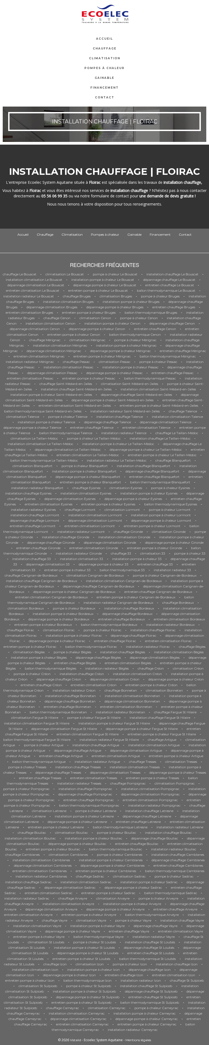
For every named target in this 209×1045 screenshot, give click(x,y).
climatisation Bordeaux (26, 608)
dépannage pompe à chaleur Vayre (72, 931)
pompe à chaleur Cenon (139, 318)
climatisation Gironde (169, 532)
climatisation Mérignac (87, 340)
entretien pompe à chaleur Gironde (154, 548)
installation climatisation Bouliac (30, 838)
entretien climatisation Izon (173, 975)
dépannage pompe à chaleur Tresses (177, 772)
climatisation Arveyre (113, 898)
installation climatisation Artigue (154, 745)
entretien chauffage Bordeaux (121, 619)
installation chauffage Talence (119, 417)
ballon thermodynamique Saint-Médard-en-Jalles (42, 411)
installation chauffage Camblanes (177, 855)
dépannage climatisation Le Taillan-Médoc (68, 449)
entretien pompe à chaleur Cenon (73, 334)
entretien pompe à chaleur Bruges (89, 312)
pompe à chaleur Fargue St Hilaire (94, 718)
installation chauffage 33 (31, 559)
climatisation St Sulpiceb (38, 986)
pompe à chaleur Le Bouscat (115, 274)
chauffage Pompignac (128, 783)
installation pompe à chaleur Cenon (112, 323)
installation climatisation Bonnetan (132, 696)
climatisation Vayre (91, 920)
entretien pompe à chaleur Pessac (88, 378)
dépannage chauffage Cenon (172, 323)
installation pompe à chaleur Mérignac (126, 345)
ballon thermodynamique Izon (87, 980)
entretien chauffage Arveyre (175, 909)
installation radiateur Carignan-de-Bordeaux (118, 603)
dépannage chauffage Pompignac (85, 794)
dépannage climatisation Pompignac (150, 794)
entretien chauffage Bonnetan (67, 707)
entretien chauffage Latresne (138, 822)
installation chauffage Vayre (182, 920)
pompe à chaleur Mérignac (135, 340)
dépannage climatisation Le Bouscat (35, 285)
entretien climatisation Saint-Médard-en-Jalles (75, 405)
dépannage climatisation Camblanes (43, 865)
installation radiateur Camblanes (41, 876)
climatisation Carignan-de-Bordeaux (95, 575)
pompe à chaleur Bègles (72, 652)
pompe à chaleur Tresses (27, 767)
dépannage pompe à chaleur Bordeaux (58, 619)
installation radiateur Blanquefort (37, 488)
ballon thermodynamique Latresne (120, 827)
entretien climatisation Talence (146, 427)
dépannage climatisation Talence (165, 422)
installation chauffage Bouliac (168, 833)
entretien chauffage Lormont (33, 526)
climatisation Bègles (29, 652)
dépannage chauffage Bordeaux (127, 614)
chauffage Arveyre (72, 898)
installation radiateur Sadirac (26, 898)
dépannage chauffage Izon (150, 970)
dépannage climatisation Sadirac (70, 887)
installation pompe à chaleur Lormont (161, 515)
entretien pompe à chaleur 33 (67, 570)
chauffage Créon (151, 668)
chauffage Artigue (162, 740)
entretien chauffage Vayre (129, 931)
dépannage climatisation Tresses (115, 772)
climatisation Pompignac (175, 783)
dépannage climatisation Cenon (35, 329)
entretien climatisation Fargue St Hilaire (88, 734)
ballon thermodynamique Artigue (39, 762)
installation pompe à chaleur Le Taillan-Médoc (118, 444)
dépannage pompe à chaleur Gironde (174, 542)
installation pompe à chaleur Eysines (148, 493)
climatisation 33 (152, 553)
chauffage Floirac (20, 630)
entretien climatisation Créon (93, 685)
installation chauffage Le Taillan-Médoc (160, 438)
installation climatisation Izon (35, 970)
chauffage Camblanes (22, 855)
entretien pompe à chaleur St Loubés (81, 959)
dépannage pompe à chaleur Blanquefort (88, 477)
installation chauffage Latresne (149, 811)
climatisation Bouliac (71, 833)
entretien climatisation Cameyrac (82, 1024)
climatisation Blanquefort (33, 466)
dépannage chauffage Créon (58, 679)
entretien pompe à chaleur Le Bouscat (98, 290)
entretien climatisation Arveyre (28, 915)
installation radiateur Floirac (148, 647)
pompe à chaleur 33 (189, 553)
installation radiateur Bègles (107, 668)
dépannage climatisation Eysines (70, 499)
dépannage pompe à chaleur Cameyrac (146, 1019)
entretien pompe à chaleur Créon (151, 685)
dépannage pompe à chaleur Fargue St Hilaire (142, 729)
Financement (104, 87)
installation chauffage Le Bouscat (172, 274)
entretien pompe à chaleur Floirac (30, 647)
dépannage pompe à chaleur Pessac (114, 373)
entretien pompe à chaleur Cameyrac (147, 1024)
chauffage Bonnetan (120, 690)
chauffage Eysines (86, 488)
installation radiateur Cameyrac (133, 1030)
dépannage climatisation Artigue (136, 750)
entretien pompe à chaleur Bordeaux (43, 625)
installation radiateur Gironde (79, 553)
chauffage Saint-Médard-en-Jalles (65, 384)
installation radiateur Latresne (179, 827)
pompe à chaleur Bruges (160, 296)
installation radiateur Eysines (33, 510)
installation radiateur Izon (141, 980)
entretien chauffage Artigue (61, 756)
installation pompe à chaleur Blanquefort (84, 471)
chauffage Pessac (76, 362)
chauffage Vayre (54, 920)
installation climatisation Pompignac (150, 789)
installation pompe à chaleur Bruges (131, 302)
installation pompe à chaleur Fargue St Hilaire (114, 723)
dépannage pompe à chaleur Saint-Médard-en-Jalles (112, 400)
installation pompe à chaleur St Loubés (84, 948)
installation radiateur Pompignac (154, 805)
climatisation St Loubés (46, 942)
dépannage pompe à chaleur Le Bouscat (104, 285)
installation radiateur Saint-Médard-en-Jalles (125, 411)
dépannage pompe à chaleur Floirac (57, 641)
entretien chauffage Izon (124, 975)
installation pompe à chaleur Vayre (97, 926)
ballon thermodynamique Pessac (150, 378)
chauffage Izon (55, 964)
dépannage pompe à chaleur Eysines (133, 499)
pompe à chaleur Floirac (102, 630)
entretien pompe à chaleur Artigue (176, 756)
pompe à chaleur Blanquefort (85, 466)
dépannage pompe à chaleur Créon (176, 679)
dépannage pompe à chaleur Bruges (114, 307)
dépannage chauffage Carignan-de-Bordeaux (98, 586)
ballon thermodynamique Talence (65, 433)
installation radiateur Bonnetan (120, 712)
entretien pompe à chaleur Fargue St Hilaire (162, 734)
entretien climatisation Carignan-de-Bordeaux (51, 597)
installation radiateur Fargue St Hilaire (109, 740)
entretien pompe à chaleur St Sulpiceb (81, 1002)
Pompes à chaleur (104, 68)
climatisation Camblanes (68, 855)
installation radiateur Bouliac (173, 849)
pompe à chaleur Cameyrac (156, 1008)
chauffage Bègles (192, 647)
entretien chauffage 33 (155, 564)
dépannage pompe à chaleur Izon (69, 975)
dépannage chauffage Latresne (147, 816)
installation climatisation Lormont (95, 515)
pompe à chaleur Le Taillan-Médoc (94, 438)
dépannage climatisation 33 (48, 564)
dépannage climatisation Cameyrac (78, 1019)
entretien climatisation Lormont (89, 526)
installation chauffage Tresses (78, 767)
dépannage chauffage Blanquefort (152, 471)
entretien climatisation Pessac (30, 378)
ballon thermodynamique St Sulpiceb (149, 1002)
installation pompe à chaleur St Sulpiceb (84, 991)
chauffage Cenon (57, 318)
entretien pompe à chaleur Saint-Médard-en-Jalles (159, 405)
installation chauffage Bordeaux (129, 608)
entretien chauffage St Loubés (150, 953)
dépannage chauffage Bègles (98, 657)
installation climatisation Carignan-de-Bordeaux (124, 581)
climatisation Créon (188, 668)
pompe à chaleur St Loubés (94, 942)
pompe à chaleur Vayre (133, 920)
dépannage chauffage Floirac (133, 635)
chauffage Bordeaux (178, 603)
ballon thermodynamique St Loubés (147, 959)
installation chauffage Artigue (95, 745)
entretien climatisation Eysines (48, 504)
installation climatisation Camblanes (41, 860)
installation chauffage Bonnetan (70, 696)
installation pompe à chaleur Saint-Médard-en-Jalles (51, 395)
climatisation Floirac (59, 630)
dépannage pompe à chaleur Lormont (161, 520)
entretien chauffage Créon (41, 685)
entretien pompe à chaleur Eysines (108, 504)
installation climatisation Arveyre (68, 904)
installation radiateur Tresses (79, 783)
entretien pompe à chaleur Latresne (56, 827)
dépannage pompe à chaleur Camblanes (113, 865)
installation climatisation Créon (137, 674)
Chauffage (104, 48)
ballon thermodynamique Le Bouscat (166, 290)
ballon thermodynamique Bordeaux (109, 625)
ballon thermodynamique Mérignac (168, 356)
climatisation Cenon (95, 318)
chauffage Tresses (142, 762)
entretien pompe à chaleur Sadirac (108, 893)
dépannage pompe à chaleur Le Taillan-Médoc (146, 449)
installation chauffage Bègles (122, 652)
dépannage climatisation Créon (114, 679)
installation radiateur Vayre (154, 937)
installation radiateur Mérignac (30, 362)
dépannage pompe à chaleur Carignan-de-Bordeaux (74, 592)
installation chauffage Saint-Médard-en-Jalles (76, 389)
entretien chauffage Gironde (38, 548)
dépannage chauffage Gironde (51, 542)
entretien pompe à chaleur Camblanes (106, 871)
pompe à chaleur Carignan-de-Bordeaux (164, 575)
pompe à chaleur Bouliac (116, 833)
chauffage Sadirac (90, 876)
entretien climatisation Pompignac (150, 800)
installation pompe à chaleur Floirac (74, 635)
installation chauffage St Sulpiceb (146, 986)
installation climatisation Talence (177, 417)
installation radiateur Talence (123, 433)
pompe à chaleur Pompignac (26, 789)
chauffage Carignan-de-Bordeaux (31, 575)
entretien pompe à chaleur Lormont (152, 526)
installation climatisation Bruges (68, 302)
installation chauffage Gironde (65, 537)
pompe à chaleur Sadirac (174, 876)
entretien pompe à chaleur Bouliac (53, 849)
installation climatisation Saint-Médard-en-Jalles (158, 389)
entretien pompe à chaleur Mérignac (102, 356)
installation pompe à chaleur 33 (137, 559)
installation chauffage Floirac (153, 630)
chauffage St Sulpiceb (187, 980)
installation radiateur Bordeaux (170, 625)
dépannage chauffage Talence (107, 422)
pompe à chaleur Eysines (170, 488)
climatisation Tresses (181, 762)
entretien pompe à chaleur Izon (29, 980)
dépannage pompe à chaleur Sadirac (133, 887)
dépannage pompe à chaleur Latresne (77, 822)
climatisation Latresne (49, 811)
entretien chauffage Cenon (155, 329)
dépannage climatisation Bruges (51, 307)
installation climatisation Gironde (124, 537)
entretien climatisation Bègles (128, 663)
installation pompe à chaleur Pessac (130, 367)
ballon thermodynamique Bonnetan (58, 712)
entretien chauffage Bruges (173, 307)
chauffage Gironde (128, 532)
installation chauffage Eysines (28, 493)
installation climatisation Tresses (135, 767)
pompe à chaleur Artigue (43, 745)
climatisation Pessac (114, 362)
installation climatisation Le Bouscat (34, 280)
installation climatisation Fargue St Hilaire (36, 723)
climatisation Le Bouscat (64, 274)
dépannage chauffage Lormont (34, 520)
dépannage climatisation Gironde (110, 542)
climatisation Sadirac (129, 876)
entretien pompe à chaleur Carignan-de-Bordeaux (136, 597)
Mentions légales (138, 1040)
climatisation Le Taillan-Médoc (34, 438)
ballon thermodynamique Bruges (151, 312)
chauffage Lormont (80, 510)
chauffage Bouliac (32, 833)
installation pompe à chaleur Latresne (84, 816)
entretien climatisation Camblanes (40, 871)
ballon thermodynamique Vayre (98, 937)
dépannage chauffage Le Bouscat (169, 280)
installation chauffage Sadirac (28, 882)
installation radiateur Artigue (97, 762)
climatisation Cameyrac (106, 1008)
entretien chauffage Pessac (172, 373)
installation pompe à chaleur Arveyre (132, 904)
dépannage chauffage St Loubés (149, 948)
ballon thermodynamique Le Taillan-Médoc (44, 460)
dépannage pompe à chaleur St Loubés (87, 953)
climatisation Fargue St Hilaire (34, 718)
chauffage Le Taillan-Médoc (176, 433)
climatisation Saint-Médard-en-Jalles (129, 384)
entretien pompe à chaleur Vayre (38, 937)
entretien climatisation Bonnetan (126, 707)
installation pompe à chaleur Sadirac (148, 882)
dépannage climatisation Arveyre (51, 909)
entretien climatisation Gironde (93, 548)
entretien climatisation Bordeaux (179, 619)
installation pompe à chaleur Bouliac (93, 838)
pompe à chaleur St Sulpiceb (88, 986)
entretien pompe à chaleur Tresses (152, 778)
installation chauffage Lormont (34, 515)
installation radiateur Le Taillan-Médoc (116, 460)
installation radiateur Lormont (81, 532)
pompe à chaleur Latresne (95, 811)
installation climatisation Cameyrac (76, 1013)
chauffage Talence (183, 411)
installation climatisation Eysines (85, 493)
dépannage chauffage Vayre (155, 926)
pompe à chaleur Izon (130, 964)
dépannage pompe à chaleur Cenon (97, 329)
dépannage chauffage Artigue (77, 750)
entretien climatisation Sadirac (48, 893)
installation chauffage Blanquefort (143, 466)
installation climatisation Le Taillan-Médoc (40, 444)
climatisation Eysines (125, 488)
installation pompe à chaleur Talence (46, 422)
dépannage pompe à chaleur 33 (103, 564)
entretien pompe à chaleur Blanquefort (90, 482)
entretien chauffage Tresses (40, 778)
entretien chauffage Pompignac (88, 800)
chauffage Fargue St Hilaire (175, 712)
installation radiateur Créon (74, 690)
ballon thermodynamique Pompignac (89, 805)
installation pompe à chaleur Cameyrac (144, 1013)
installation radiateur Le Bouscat (28, 296)
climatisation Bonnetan (164, 690)
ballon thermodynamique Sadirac (170, 893)
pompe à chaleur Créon (32, 674)
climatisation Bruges (116, 296)
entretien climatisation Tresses (93, 778)
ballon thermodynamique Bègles (50, 668)
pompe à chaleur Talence (67, 417)
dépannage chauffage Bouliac (154, 838)
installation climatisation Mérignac (60, 345)
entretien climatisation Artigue (116, 756)
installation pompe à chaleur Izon (93, 970)
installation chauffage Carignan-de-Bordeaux (41, 581)
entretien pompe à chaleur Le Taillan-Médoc (162, 455)
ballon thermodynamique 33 (122, 570)
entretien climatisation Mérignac (39, 356)
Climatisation (104, 58)
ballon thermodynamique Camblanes (174, 871)
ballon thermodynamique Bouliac (115, 849)
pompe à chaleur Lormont (169, 510)
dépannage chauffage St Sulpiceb (151, 991)
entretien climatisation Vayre (180, 931)
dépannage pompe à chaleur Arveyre (115, 909)
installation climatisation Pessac (68, 367)
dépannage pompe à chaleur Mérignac (120, 351)
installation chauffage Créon (82, 674)
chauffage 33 (121, 553)
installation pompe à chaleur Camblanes (111, 860)
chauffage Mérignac (44, 340)
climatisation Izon (90, 964)
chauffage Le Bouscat (19, 274)
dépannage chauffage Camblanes (178, 860)
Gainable (104, 78)
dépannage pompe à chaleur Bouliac (77, 844)
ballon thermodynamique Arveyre (152, 915)
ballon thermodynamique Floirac (91, 647)
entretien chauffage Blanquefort (154, 477)
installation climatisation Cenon (50, 323)
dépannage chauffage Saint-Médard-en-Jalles (136, 395)
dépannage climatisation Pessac (52, 373)
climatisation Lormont (122, 510)
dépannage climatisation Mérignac (54, 351)
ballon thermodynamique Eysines (170, 504)
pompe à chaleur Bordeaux (74, 608)
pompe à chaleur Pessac (158, 362)
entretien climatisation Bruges (29, 312)
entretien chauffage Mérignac (183, 351)
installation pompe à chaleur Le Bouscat (102, 280)
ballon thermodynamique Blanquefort (160, 482)
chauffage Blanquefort (173, 460)
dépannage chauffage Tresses (58, 772)
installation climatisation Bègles (179, 652)
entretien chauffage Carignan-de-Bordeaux (158, 592)
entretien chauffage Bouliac (136, 844)
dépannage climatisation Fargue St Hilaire (64, 729)
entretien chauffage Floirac (115, 641)
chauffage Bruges (77, 296)
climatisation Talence (22, 417)
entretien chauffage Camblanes (178, 865)
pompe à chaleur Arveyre (158, 898)
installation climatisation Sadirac (85, 882)
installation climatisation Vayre (37, 926)
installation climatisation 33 (81, 559)
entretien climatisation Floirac (168, 641)
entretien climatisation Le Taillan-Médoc (88, 455)
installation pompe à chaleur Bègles (39, 657)
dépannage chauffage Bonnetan (70, 701)
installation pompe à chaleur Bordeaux (63, 614)
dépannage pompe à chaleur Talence (32, 427)
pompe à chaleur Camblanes (119, 855)
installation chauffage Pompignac (85, 789)
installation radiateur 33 (172, 570)
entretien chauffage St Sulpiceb (152, 997)
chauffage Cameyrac (62, 1008)
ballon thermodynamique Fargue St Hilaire (36, 740)
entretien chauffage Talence (91, 427)
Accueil (104, 39)
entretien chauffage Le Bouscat (169, 285)
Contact (104, 97)
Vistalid (75, 1040)
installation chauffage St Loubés (150, 942)
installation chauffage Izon (177, 964)
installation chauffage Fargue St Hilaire (160, 718)
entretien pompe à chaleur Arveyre (89, 915)
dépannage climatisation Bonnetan (132, 701)
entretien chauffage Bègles (75, 663)
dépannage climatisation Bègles (155, 657)
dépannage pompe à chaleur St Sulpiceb (87, 997)
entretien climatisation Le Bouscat (32, 290)
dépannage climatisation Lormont (95, 520)
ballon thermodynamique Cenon (135, 334)
